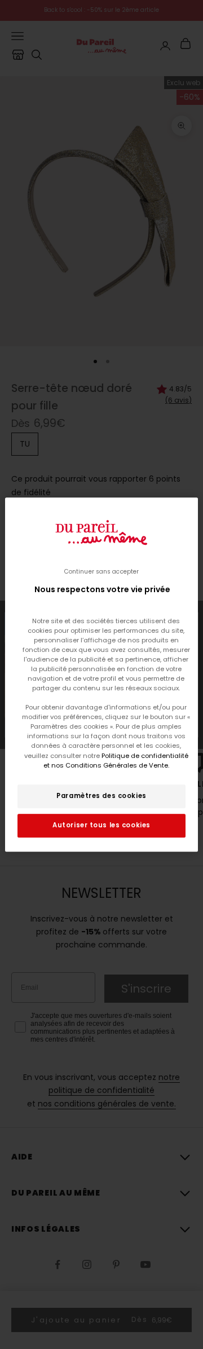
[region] (101, 674)
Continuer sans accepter (101, 571)
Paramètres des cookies (101, 795)
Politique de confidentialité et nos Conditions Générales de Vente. (115, 760)
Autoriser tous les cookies (101, 825)
